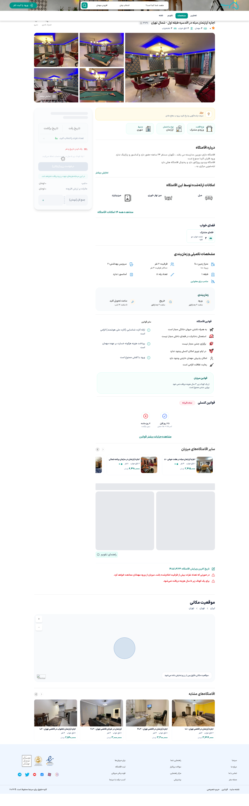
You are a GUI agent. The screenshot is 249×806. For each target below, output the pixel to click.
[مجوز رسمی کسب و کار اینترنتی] (27, 761)
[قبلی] (103, 449)
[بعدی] (98, 449)
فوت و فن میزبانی (118, 773)
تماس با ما (233, 773)
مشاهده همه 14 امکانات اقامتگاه (115, 212)
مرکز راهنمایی (175, 773)
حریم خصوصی (213, 789)
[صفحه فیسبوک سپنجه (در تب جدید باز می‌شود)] (42, 774)
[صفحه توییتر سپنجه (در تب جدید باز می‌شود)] (27, 774)
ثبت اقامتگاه (120, 767)
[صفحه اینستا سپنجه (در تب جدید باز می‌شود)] (57, 774)
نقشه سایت (235, 789)
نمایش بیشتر (102, 173)
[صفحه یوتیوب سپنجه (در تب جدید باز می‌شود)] (34, 774)
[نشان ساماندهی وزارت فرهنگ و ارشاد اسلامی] (38, 761)
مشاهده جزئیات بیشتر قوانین (155, 437)
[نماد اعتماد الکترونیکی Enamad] (50, 761)
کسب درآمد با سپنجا (117, 779)
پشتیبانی (177, 779)
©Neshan (41, 678)
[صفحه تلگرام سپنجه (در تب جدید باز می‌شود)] (19, 774)
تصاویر (193, 15)
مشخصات (182, 15)
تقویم (170, 15)
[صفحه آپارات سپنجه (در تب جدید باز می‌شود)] (49, 774)
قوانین (225, 789)
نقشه (161, 15)
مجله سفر (233, 779)
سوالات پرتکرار (175, 767)
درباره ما (234, 767)
